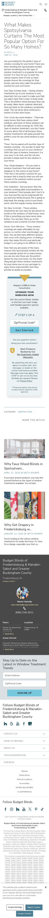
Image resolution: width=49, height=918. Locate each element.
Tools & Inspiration (15, 755)
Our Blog (9, 762)
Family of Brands (13, 740)
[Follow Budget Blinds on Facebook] (24, 724)
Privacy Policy (26, 381)
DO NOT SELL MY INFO (24, 788)
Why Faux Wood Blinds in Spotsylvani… (23, 466)
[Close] (46, 887)
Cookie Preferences (24, 792)
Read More (9, 634)
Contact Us (10, 733)
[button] (10, 15)
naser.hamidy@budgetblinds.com (24, 605)
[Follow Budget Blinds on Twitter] (30, 809)
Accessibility (24, 783)
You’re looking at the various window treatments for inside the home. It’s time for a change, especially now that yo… (23, 542)
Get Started (24, 330)
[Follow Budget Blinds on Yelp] (11, 724)
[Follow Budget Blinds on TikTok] (42, 809)
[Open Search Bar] (40, 4)
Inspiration (25, 412)
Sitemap (24, 771)
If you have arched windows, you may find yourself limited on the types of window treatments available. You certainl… (23, 481)
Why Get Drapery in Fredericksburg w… (19, 527)
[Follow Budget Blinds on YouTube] (17, 724)
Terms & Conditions (24, 779)
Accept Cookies (24, 913)
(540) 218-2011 (45, 10)
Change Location (9, 581)
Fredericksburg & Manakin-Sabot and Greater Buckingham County (21, 11)
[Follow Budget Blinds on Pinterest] (36, 809)
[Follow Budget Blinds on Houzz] (5, 724)
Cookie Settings (15, 907)
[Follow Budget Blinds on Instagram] (11, 809)
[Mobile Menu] (46, 4)
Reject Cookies (34, 907)
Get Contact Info (25, 15)
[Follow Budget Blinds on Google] (30, 724)
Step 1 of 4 (26, 315)
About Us (9, 748)
